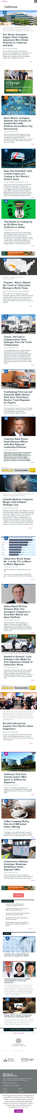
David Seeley (8, 567)
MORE (30, 61)
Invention (21, 1091)
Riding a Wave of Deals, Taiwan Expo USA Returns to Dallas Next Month (17, 909)
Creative (5, 1091)
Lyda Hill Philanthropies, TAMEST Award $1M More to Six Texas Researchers (17, 980)
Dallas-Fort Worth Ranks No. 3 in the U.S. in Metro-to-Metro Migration (18, 562)
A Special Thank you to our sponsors (20, 1029)
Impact (20, 1089)
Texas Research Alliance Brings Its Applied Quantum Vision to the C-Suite (17, 913)
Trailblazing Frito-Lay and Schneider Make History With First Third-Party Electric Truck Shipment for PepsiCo (18, 397)
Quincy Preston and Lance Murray (13, 291)
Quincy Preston (9, 620)
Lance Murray (7, 48)
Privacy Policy (24, 1107)
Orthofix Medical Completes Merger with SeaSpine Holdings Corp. (18, 502)
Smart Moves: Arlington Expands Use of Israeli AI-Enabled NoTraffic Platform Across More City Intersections (18, 123)
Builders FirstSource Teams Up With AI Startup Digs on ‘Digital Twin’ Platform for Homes (17, 924)
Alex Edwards (8, 667)
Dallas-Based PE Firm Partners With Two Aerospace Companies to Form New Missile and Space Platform (17, 612)
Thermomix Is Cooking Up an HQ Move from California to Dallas (18, 225)
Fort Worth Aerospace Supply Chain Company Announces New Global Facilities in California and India (15, 40)
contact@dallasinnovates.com (10, 1083)
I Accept (18, 1111)
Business (5, 1089)
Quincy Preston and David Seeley (13, 182)
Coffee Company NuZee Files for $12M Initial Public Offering (16, 824)
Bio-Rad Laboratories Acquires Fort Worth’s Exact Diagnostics (18, 726)
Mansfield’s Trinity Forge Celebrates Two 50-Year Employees (17, 918)
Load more (18, 895)
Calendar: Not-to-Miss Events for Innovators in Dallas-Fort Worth (15, 904)
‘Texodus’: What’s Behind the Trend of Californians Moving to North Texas (16, 285)
